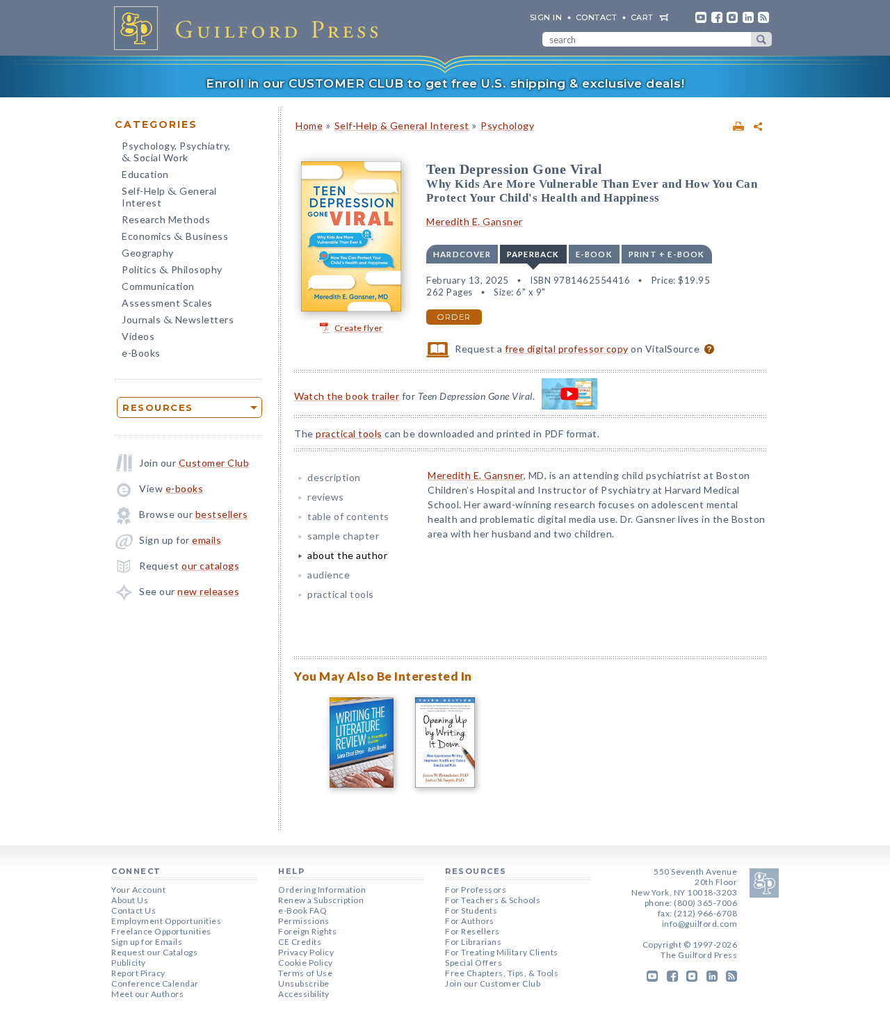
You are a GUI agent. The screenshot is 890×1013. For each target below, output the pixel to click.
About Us (129, 900)
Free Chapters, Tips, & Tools (501, 973)
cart (642, 17)
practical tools (349, 433)
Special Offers (473, 962)
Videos (138, 336)
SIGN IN (546, 17)
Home (309, 125)
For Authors (469, 921)
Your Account (138, 889)
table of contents (348, 516)
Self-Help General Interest (169, 197)
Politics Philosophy (172, 271)
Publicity (128, 962)
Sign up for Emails (146, 942)
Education (145, 174)
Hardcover (462, 254)
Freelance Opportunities (161, 931)
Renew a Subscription (321, 900)
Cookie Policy (305, 962)
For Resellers (472, 931)
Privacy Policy (306, 952)
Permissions (304, 921)
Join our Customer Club (492, 983)
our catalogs (210, 566)
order (454, 317)
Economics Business (175, 237)
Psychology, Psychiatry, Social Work (176, 153)
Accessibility (304, 994)
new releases (208, 591)
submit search (761, 39)
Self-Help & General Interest (401, 125)
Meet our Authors (147, 994)
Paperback (533, 254)
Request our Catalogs (154, 952)
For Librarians (473, 942)
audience (328, 575)
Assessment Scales (167, 303)
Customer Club (214, 463)
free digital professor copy (567, 349)
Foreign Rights (307, 931)
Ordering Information (322, 889)
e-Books (141, 353)
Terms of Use (305, 973)
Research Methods (166, 219)
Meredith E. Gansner (474, 221)
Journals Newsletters (178, 321)
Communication (158, 286)
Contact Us (133, 910)
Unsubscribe (304, 983)
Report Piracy (138, 973)
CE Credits (299, 942)
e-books (184, 488)
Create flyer (358, 328)
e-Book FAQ (302, 910)
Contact (596, 17)
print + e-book (667, 254)
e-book (594, 254)
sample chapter (343, 536)
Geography (148, 253)
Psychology (507, 125)
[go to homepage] (250, 28)
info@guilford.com (700, 923)
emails (206, 540)
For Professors (475, 889)
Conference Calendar (155, 983)
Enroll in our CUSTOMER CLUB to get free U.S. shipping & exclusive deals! (445, 83)
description (334, 477)
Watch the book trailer (346, 396)
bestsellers (221, 514)
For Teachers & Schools (492, 900)
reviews (325, 497)
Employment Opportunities (166, 921)
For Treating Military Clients (501, 952)
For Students (471, 910)
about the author (347, 555)
